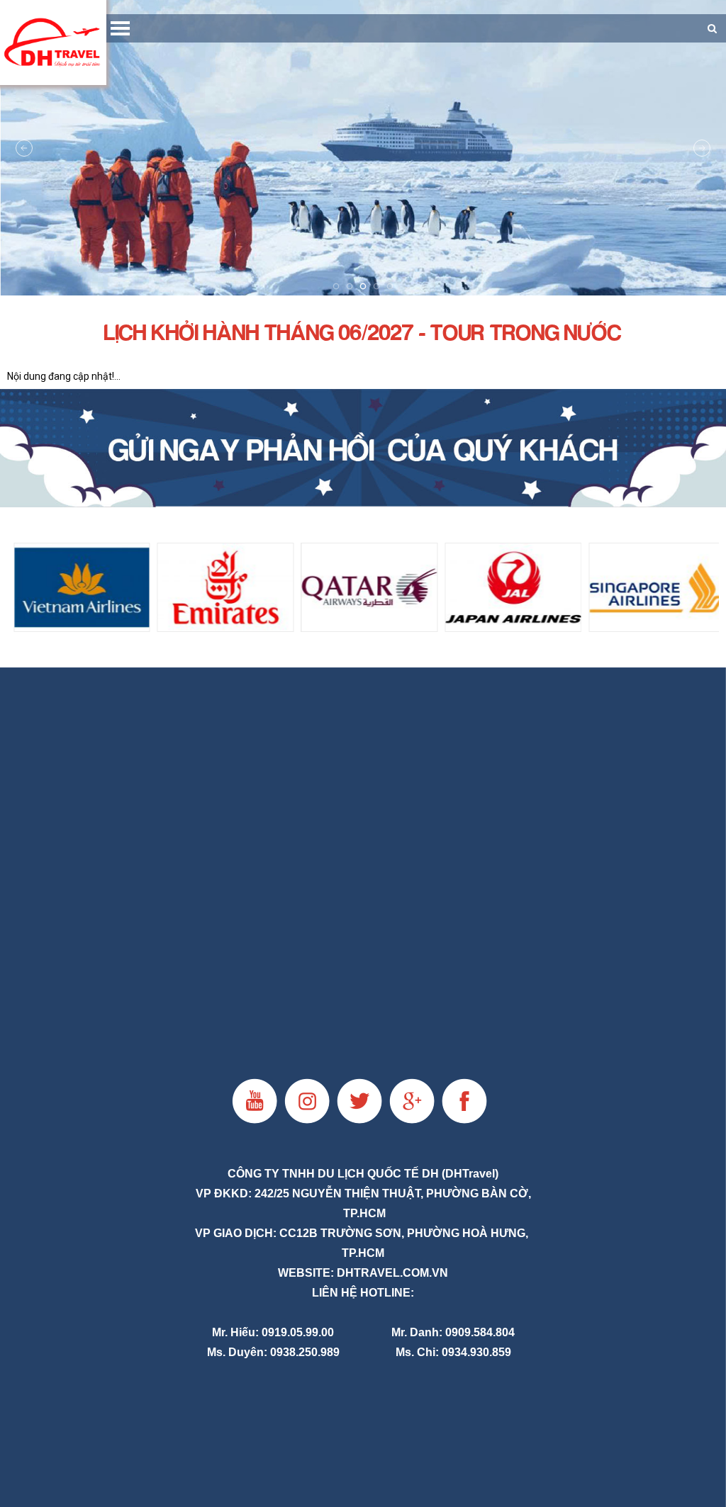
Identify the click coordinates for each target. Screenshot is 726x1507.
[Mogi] (363, 448)
